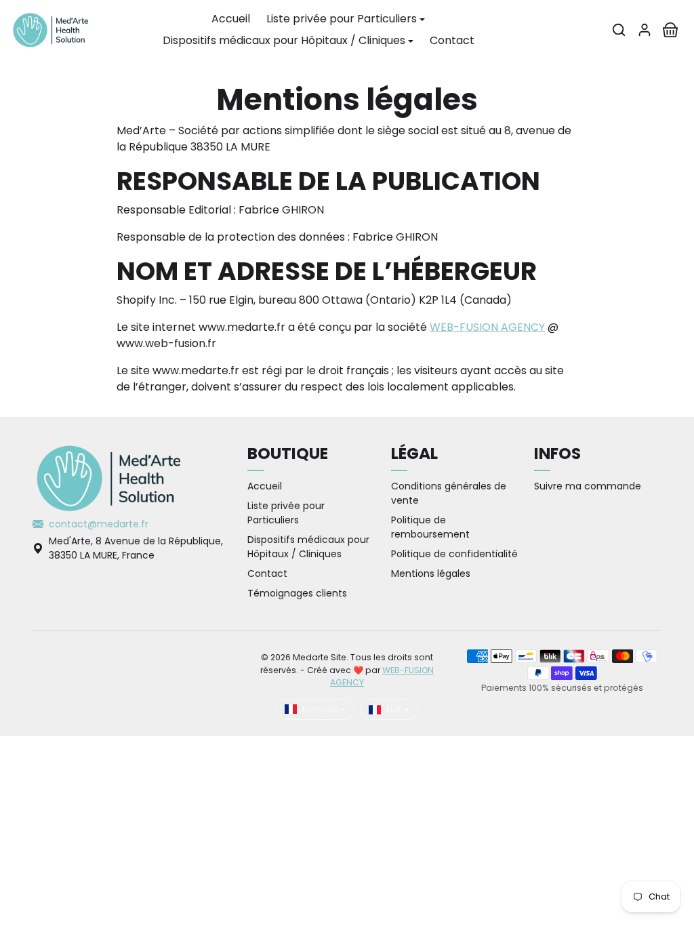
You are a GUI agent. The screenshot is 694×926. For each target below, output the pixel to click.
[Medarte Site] (50, 28)
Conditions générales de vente (448, 493)
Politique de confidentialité (454, 554)
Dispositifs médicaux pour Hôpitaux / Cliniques (308, 547)
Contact (452, 40)
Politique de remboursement (430, 527)
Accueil (230, 18)
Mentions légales (430, 573)
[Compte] (644, 30)
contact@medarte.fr (98, 524)
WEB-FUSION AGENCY (487, 327)
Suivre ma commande (587, 486)
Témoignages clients (297, 593)
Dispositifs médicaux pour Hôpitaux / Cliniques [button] (284, 40)
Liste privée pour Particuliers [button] (341, 18)
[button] (619, 30)
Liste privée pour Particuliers (286, 513)
